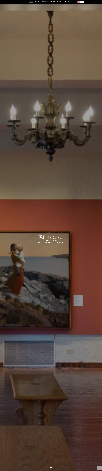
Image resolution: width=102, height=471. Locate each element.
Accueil (31, 1)
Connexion (60, 1)
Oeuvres (37, 1)
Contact (52, 1)
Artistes (44, 1)
